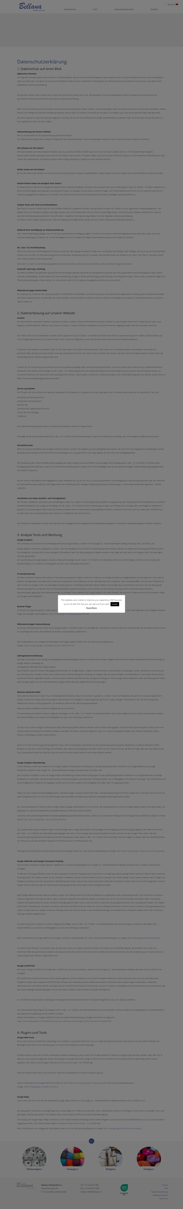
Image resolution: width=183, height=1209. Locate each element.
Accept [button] (114, 604)
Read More (91, 608)
